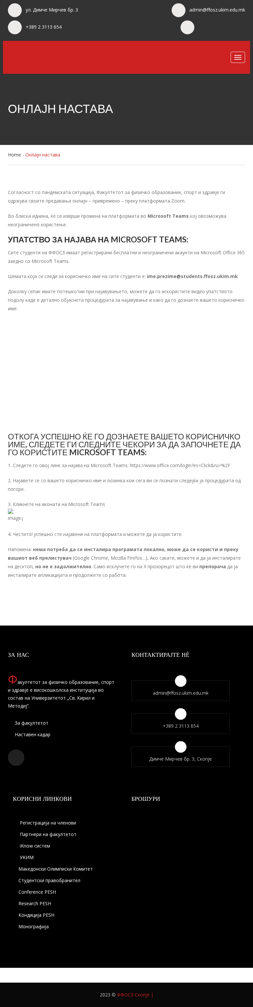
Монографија (33, 926)
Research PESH (34, 903)
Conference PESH (37, 892)
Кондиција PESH (36, 915)
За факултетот (31, 723)
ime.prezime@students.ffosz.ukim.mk (192, 276)
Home (14, 155)
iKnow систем (34, 846)
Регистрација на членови (47, 823)
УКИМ (26, 857)
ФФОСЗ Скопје (133, 995)
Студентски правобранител (49, 880)
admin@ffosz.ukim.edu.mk (217, 10)
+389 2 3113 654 (44, 27)
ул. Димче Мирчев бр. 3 (52, 10)
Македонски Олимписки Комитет (55, 869)
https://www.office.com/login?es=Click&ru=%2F (180, 465)
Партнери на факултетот (47, 834)
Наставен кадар (32, 734)
